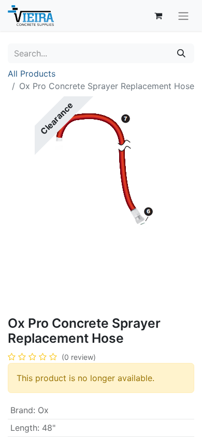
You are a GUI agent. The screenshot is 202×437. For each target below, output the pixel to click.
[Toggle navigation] (183, 15)
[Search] (181, 53)
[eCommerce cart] (158, 15)
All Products (31, 73)
